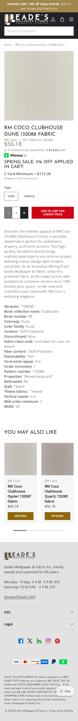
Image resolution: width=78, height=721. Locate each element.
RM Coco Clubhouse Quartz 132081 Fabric (57, 494)
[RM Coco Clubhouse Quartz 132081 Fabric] (57, 459)
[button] (62, 19)
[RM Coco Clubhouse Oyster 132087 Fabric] (20, 459)
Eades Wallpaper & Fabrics (31, 710)
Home (7, 45)
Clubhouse (50, 311)
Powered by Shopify (61, 710)
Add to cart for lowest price (52, 212)
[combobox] (39, 31)
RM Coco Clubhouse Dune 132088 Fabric (40, 45)
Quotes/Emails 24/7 (20, 597)
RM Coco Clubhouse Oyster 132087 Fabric (19, 494)
